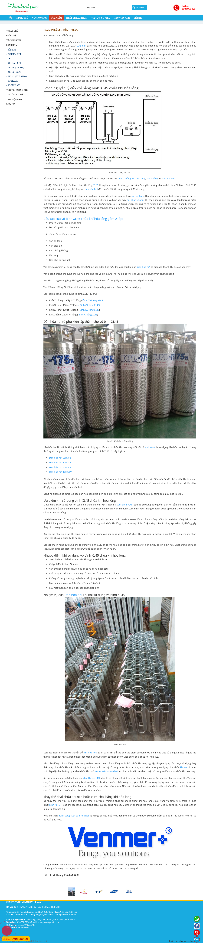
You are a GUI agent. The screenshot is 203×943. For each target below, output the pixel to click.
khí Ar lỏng (152, 178)
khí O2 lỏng (125, 178)
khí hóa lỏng (90, 752)
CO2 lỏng (81, 45)
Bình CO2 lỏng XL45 (92, 300)
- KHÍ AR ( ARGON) (15, 67)
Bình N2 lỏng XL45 (89, 309)
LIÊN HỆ (138, 18)
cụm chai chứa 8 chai (106, 771)
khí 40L (184, 767)
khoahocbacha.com (188, 941)
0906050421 (188, 8)
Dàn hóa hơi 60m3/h (60, 467)
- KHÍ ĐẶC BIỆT (13, 63)
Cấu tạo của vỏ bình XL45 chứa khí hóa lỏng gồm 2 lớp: (83, 219)
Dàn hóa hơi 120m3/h (60, 471)
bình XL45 (149, 447)
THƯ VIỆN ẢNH (122, 18)
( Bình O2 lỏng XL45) (89, 305)
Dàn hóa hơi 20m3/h (60, 457)
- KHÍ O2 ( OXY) (13, 72)
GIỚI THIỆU (12, 35)
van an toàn (137, 195)
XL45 (95, 185)
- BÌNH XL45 (12, 81)
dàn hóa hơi (91, 189)
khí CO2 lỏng (138, 178)
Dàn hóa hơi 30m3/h (60, 462)
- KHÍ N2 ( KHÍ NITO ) (16, 76)
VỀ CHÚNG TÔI (39, 18)
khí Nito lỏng (168, 178)
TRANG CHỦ (22, 18)
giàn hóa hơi (143, 266)
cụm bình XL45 (124, 504)
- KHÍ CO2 (10, 58)
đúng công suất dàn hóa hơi (74, 815)
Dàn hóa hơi (73, 595)
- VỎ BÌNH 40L (13, 85)
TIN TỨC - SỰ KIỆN (100, 18)
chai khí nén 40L (92, 777)
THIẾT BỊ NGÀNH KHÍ (76, 18)
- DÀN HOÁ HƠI (13, 54)
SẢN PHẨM (56, 18)
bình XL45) (54, 804)
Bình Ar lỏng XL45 (88, 314)
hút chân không (135, 199)
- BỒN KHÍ (11, 49)
